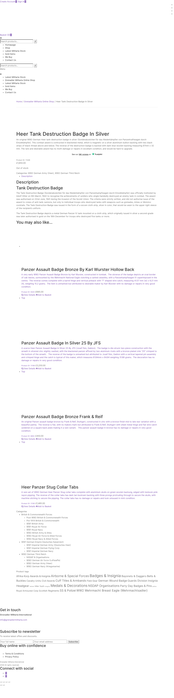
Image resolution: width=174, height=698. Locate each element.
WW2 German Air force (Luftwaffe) (43, 560)
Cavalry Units (33, 580)
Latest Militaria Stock (15, 51)
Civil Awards (48, 580)
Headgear (22, 585)
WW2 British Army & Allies (39, 533)
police (154, 586)
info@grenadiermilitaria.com (13, 620)
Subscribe (73, 641)
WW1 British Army (35, 523)
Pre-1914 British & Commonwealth (42, 520)
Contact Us (10, 60)
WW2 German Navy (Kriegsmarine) (43, 566)
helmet (32, 586)
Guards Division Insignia (143, 580)
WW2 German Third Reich (67, 173)
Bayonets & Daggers (134, 576)
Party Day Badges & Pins (136, 585)
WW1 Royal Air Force (36, 526)
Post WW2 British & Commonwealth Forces (47, 517)
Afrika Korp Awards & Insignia (33, 576)
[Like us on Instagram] (6, 676)
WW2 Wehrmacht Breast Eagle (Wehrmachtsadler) (112, 590)
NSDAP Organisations (103, 586)
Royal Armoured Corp (27, 590)
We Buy (8, 57)
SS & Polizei (68, 590)
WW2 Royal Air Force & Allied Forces (44, 536)
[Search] (35, 65)
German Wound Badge (112, 580)
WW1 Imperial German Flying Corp (42, 548)
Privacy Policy (12, 656)
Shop (7, 48)
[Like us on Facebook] (6, 673)
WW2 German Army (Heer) (41, 173)
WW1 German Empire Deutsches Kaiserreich (42, 542)
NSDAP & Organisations (37, 557)
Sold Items (10, 54)
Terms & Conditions (14, 653)
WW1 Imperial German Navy (39, 551)
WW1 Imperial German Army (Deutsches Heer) (48, 545)
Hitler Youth (39, 586)
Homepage (10, 44)
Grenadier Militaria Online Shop (20, 80)
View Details (29, 295)
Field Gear (92, 580)
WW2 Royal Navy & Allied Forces (42, 539)
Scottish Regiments (49, 590)
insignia (47, 586)
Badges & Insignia (105, 575)
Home (19, 101)
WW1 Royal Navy (34, 529)
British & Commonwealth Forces (36, 514)
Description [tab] (26, 176)
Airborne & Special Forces (70, 576)
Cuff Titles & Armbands (71, 580)
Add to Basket (44, 295)
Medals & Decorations (69, 585)
